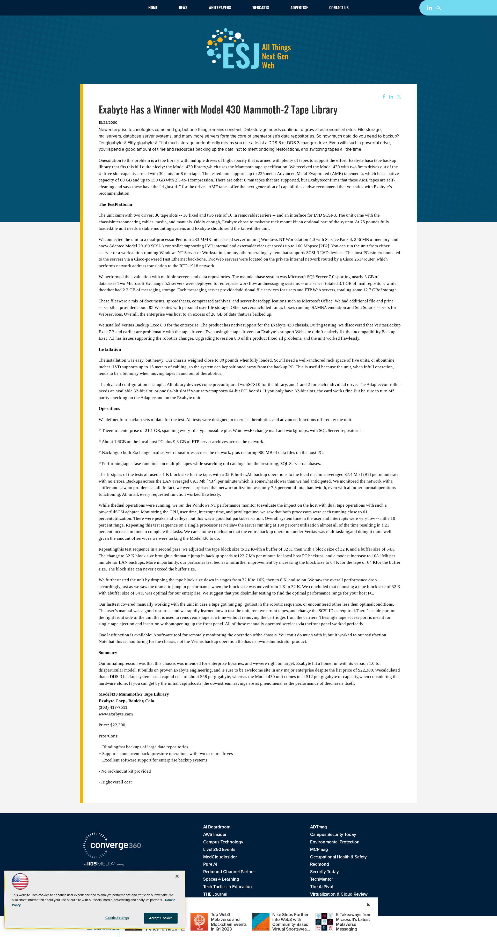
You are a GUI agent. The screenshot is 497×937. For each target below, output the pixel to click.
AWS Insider (214, 834)
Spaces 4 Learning (221, 879)
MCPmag (319, 849)
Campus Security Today (333, 834)
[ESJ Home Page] (113, 9)
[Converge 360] (112, 846)
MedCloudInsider (220, 857)
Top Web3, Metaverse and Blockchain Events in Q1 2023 (229, 921)
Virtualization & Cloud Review (339, 894)
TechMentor (321, 879)
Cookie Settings (117, 917)
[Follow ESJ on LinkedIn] (430, 9)
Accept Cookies (161, 918)
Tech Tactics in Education (227, 886)
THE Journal (215, 894)
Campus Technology (223, 842)
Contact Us (339, 8)
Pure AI (210, 864)
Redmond (319, 864)
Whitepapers (220, 8)
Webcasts (260, 8)
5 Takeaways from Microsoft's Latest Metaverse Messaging (353, 921)
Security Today (324, 872)
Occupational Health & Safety (338, 857)
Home (153, 8)
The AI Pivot (321, 886)
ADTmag (318, 827)
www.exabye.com (116, 714)
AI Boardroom (216, 827)
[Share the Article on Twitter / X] (398, 97)
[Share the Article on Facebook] (382, 97)
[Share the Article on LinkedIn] (390, 97)
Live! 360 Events (219, 849)
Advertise (299, 8)
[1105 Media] (104, 864)
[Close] (177, 876)
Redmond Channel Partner (229, 872)
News (183, 8)
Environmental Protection (335, 842)
